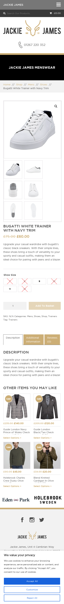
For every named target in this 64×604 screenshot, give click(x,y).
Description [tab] (13, 337)
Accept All (32, 581)
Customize (32, 589)
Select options (11, 438)
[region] (32, 577)
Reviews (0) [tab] (52, 339)
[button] (56, 106)
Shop (19, 84)
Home (6, 84)
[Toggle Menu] (58, 5)
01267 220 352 (34, 44)
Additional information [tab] (33, 339)
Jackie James (13, 4)
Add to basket (44, 305)
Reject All (32, 598)
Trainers (52, 316)
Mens (31, 84)
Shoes (43, 84)
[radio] (10, 281)
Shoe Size (10, 274)
